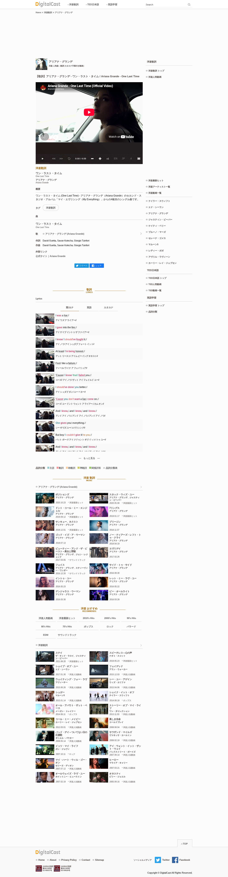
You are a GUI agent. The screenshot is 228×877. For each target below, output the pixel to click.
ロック (110, 626)
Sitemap (99, 860)
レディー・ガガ (156, 250)
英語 (89, 307)
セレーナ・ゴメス (157, 238)
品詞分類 (152, 311)
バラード (131, 626)
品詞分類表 (111, 468)
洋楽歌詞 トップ (156, 70)
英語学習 (111, 4)
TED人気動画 (154, 284)
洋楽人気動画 (46, 618)
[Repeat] (69, 158)
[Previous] (53, 158)
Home (38, 12)
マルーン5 (153, 244)
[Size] (139, 158)
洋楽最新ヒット (67, 618)
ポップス (88, 626)
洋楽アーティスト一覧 (159, 186)
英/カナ (70, 307)
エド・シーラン (156, 207)
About (53, 860)
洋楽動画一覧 (154, 193)
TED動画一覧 (154, 290)
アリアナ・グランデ (64, 12)
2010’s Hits (88, 618)
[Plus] (100, 158)
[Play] (43, 158)
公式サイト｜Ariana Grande (50, 256)
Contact (86, 860)
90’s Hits (131, 618)
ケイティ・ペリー (157, 226)
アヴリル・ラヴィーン (159, 257)
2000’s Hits (110, 618)
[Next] (61, 158)
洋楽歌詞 (72, 4)
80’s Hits (45, 626)
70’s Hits (67, 626)
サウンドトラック (67, 635)
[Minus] (92, 158)
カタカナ (108, 307)
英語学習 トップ (156, 305)
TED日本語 (92, 4)
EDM (45, 635)
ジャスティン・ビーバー (160, 219)
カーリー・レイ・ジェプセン (162, 263)
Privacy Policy (69, 860)
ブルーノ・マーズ (157, 232)
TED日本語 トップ (157, 278)
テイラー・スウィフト (159, 201)
